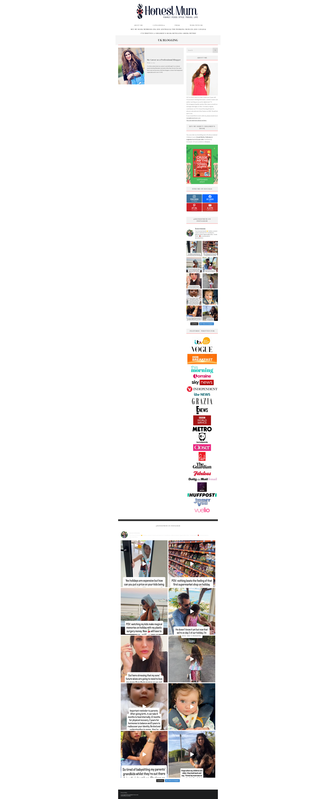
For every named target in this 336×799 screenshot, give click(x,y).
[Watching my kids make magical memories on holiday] (194, 264)
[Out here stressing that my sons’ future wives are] (194, 281)
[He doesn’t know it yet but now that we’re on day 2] (210, 264)
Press (177, 25)
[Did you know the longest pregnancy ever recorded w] (210, 297)
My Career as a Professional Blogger (164, 60)
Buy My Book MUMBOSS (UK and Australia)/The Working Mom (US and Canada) (168, 29)
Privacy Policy (124, 792)
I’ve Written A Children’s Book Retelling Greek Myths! (168, 33)
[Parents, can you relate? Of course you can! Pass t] (194, 248)
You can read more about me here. (196, 120)
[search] (215, 50)
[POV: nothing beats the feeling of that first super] (210, 248)
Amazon (207, 142)
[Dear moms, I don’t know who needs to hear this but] (210, 281)
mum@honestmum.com (193, 118)
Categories (158, 25)
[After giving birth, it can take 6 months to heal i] (194, 297)
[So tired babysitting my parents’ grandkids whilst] (194, 313)
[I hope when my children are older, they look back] (210, 313)
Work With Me (196, 25)
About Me (138, 25)
